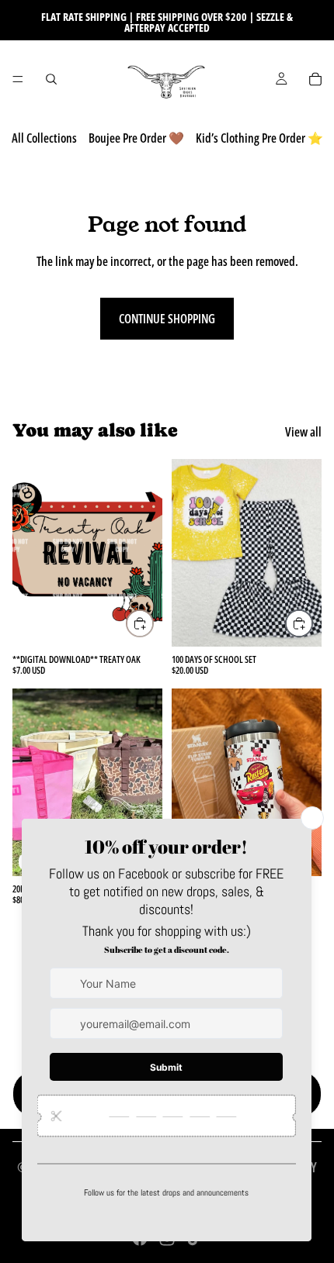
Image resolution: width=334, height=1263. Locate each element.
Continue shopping (167, 318)
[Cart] (315, 79)
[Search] (51, 79)
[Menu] (18, 79)
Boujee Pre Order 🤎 (136, 138)
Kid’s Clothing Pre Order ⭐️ (259, 138)
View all (303, 431)
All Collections (44, 138)
